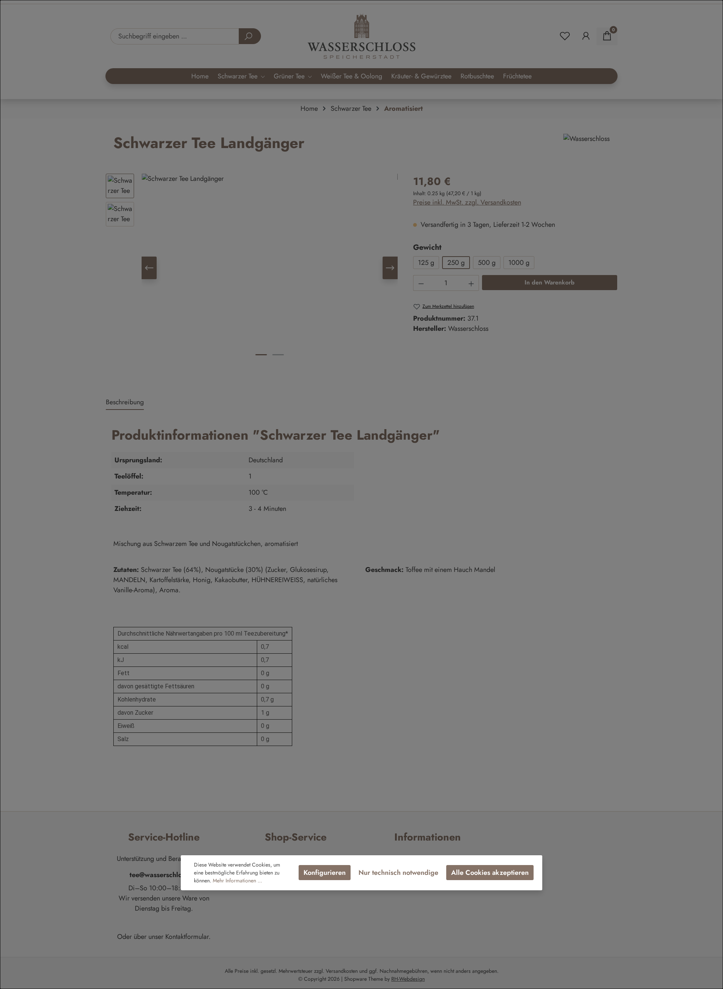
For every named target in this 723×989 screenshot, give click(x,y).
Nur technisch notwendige (398, 872)
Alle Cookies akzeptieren (490, 872)
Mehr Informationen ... (237, 880)
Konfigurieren (325, 872)
